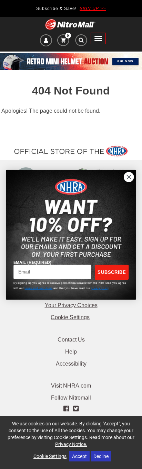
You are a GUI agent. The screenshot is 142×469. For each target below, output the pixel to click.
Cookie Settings (70, 317)
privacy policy (99, 287)
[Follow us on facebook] (67, 409)
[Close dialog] (129, 177)
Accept (79, 456)
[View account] (46, 41)
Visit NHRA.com (71, 386)
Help (71, 352)
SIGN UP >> (93, 8)
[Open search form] (81, 42)
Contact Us (71, 340)
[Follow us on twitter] (76, 409)
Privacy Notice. (71, 444)
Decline (101, 456)
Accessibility (71, 364)
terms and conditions (38, 287)
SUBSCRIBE (112, 271)
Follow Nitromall (71, 398)
